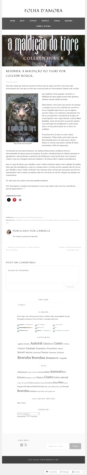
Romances (39, 217)
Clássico (40, 377)
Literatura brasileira (32, 386)
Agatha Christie (23, 344)
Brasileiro (28, 378)
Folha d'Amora (43, 11)
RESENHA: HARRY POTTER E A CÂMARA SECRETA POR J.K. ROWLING (22, 248)
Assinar (75, 446)
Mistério (56, 220)
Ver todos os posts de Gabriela (25, 236)
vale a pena (48, 391)
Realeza (60, 352)
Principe (61, 220)
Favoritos (52, 348)
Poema (57, 21)
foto (46, 220)
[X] (25, 445)
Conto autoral (60, 377)
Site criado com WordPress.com (43, 460)
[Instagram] (21, 445)
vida (54, 391)
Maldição (50, 220)
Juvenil (28, 217)
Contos (32, 21)
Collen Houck (35, 220)
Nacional (37, 352)
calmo (33, 378)
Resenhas (38, 357)
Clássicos (48, 343)
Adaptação (22, 372)
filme (55, 382)
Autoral (36, 343)
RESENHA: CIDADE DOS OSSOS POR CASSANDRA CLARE (70, 248)
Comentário (70, 287)
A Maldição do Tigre (20, 220)
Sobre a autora (43, 26)
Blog (22, 21)
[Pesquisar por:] (43, 305)
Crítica (66, 344)
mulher (50, 386)
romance (72, 220)
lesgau (19, 386)
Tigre (7, 223)
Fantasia (16, 217)
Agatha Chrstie (32, 372)
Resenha (68, 21)
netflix (61, 386)
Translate (33, 416)
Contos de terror (22, 383)
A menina (40, 372)
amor (28, 220)
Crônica (45, 21)
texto (42, 391)
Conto (58, 343)
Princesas (52, 352)
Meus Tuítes (21, 403)
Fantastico (23, 217)
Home (12, 21)
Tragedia (63, 358)
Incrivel (66, 383)
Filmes (60, 348)
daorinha (41, 220)
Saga (77, 220)
